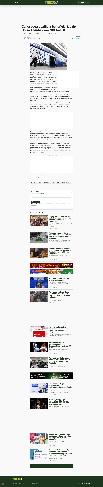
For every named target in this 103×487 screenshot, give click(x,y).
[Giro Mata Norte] (51, 2)
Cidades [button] (57, 182)
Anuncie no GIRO (63, 479)
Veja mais (51, 466)
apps (70, 479)
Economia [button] (38, 182)
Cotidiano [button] (33, 182)
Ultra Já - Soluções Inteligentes (84, 483)
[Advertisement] (51, 14)
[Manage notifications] (3, 484)
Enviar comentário (36, 201)
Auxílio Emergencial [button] (46, 182)
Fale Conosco (75, 479)
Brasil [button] (53, 182)
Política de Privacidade (84, 479)
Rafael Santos (27, 37)
